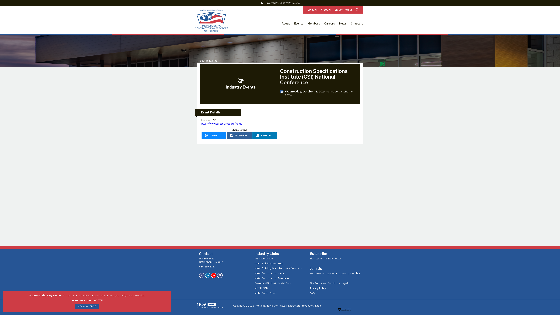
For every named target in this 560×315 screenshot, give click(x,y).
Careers (329, 23)
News (342, 23)
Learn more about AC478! (87, 300)
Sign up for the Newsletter (325, 258)
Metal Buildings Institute (268, 263)
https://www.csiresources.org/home (221, 123)
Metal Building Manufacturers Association (278, 268)
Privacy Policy (318, 288)
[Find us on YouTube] (213, 275)
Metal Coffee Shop (265, 293)
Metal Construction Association (272, 278)
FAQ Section (54, 295)
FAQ (312, 293)
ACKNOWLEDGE (87, 306)
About (286, 23)
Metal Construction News (269, 273)
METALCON (261, 288)
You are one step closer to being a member (335, 273)
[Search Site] (357, 10)
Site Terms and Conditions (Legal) (329, 283)
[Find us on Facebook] (201, 275)
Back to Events (208, 60)
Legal (318, 305)
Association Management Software (210, 307)
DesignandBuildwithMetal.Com (272, 283)
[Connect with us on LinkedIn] (207, 275)
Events (298, 23)
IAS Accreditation (264, 258)
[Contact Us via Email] (220, 275)
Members (314, 23)
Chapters (357, 23)
